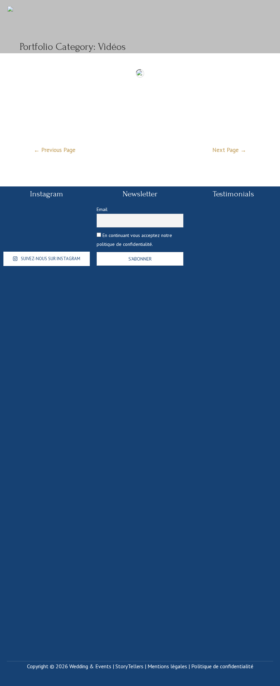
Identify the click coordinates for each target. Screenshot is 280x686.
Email (102, 209)
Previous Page (54, 150)
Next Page (229, 150)
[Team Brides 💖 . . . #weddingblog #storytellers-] (75, 240)
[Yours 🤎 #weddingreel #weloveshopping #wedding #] (75, 222)
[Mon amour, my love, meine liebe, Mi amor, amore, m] (45, 221)
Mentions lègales (167, 666)
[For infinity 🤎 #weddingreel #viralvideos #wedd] (16, 239)
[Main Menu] (265, 26)
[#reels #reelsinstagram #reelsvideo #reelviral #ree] (16, 221)
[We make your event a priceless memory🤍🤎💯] (45, 239)
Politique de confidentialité (222, 666)
